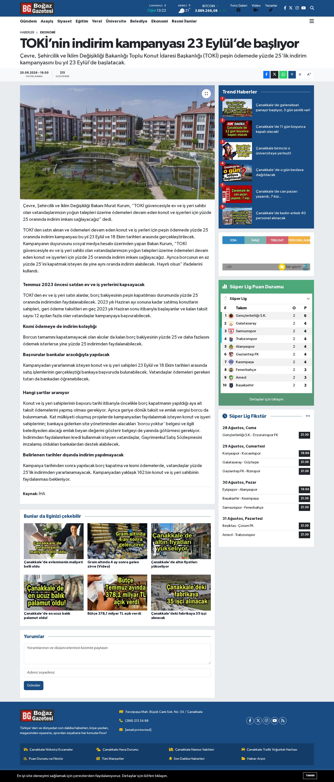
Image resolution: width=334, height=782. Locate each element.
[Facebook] (250, 720)
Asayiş (47, 21)
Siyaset (64, 21)
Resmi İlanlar (184, 21)
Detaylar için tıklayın (266, 399)
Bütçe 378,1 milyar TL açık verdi (114, 613)
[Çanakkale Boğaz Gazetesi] (37, 8)
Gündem (28, 21)
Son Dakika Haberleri (189, 758)
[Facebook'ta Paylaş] (266, 74)
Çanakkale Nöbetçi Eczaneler (51, 749)
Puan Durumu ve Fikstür (46, 758)
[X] (258, 720)
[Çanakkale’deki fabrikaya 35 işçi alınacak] (181, 592)
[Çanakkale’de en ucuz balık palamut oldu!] (54, 592)
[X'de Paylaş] (274, 74)
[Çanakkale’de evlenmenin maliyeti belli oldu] (54, 541)
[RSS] (283, 720)
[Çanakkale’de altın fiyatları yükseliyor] (181, 541)
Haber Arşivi (256, 758)
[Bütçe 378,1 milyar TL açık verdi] (117, 592)
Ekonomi (159, 21)
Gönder (33, 685)
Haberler (27, 32)
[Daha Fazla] (292, 74)
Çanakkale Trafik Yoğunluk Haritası (272, 749)
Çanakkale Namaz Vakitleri (194, 749)
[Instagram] (266, 720)
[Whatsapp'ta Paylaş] (283, 74)
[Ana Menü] (311, 22)
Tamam (310, 775)
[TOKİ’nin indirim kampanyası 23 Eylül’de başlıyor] (117, 142)
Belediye (138, 21)
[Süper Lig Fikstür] (308, 416)
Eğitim (82, 21)
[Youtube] (274, 720)
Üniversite (116, 21)
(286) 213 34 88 (137, 720)
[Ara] (312, 8)
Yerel (97, 21)
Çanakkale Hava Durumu (120, 749)
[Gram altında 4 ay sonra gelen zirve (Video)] (117, 541)
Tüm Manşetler (113, 758)
